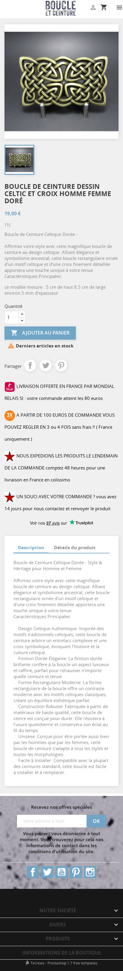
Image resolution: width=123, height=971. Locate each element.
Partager (30, 365)
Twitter (47, 872)
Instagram (90, 872)
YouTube (61, 872)
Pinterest (61, 365)
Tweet (46, 365)
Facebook (33, 872)
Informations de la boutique (61, 952)
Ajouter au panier (40, 332)
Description (31, 547)
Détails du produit (75, 547)
